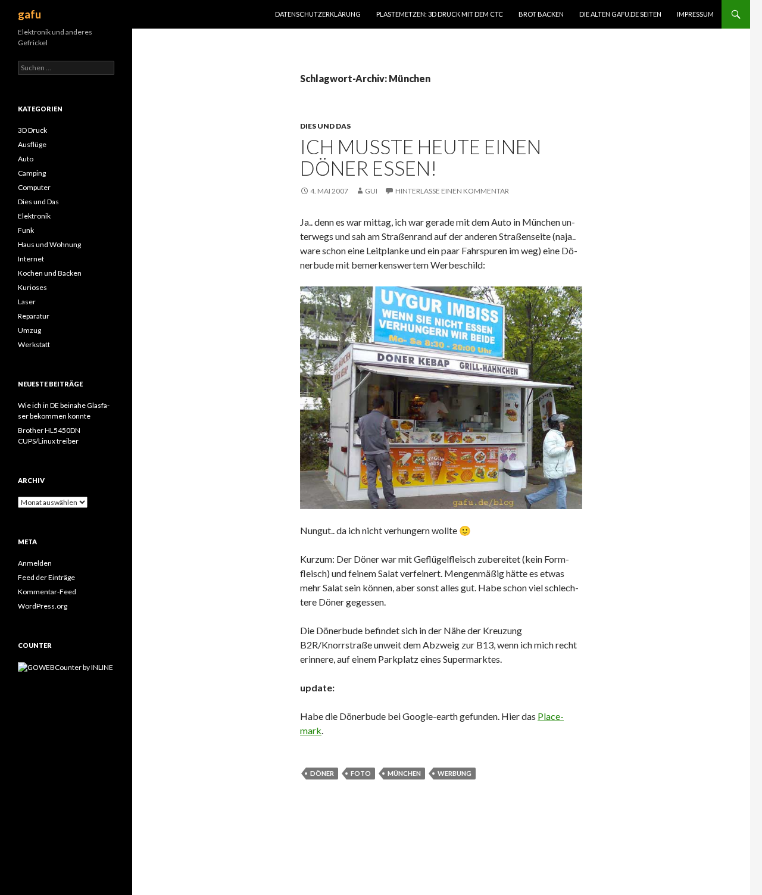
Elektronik (34, 215)
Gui (371, 190)
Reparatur (33, 315)
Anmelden (35, 563)
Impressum (695, 14)
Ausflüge (32, 144)
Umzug (29, 330)
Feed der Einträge (46, 577)
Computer (34, 187)
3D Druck (32, 130)
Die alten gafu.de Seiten (620, 14)
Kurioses (32, 287)
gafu (29, 14)
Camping (32, 173)
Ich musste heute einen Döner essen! (420, 157)
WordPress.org (42, 605)
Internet (31, 258)
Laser (27, 301)
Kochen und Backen (50, 273)
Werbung (454, 773)
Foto (361, 773)
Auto (25, 158)
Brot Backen (541, 14)
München (404, 773)
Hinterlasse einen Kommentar (452, 190)
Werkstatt (34, 344)
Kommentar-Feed (47, 591)
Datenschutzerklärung (318, 14)
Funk (26, 230)
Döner (322, 773)
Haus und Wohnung (49, 244)
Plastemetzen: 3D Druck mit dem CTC (439, 14)
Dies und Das (325, 125)
